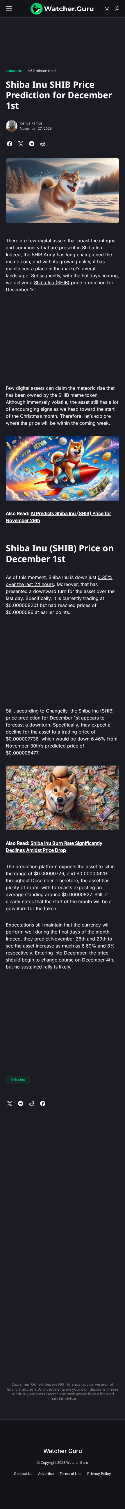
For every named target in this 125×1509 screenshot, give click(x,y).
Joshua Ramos (31, 123)
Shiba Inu (14, 71)
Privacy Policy (99, 1473)
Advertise (46, 1473)
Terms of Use (70, 1473)
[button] (9, 8)
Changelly (56, 711)
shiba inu (17, 1079)
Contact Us (23, 1473)
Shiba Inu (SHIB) (51, 282)
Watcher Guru (62, 1450)
